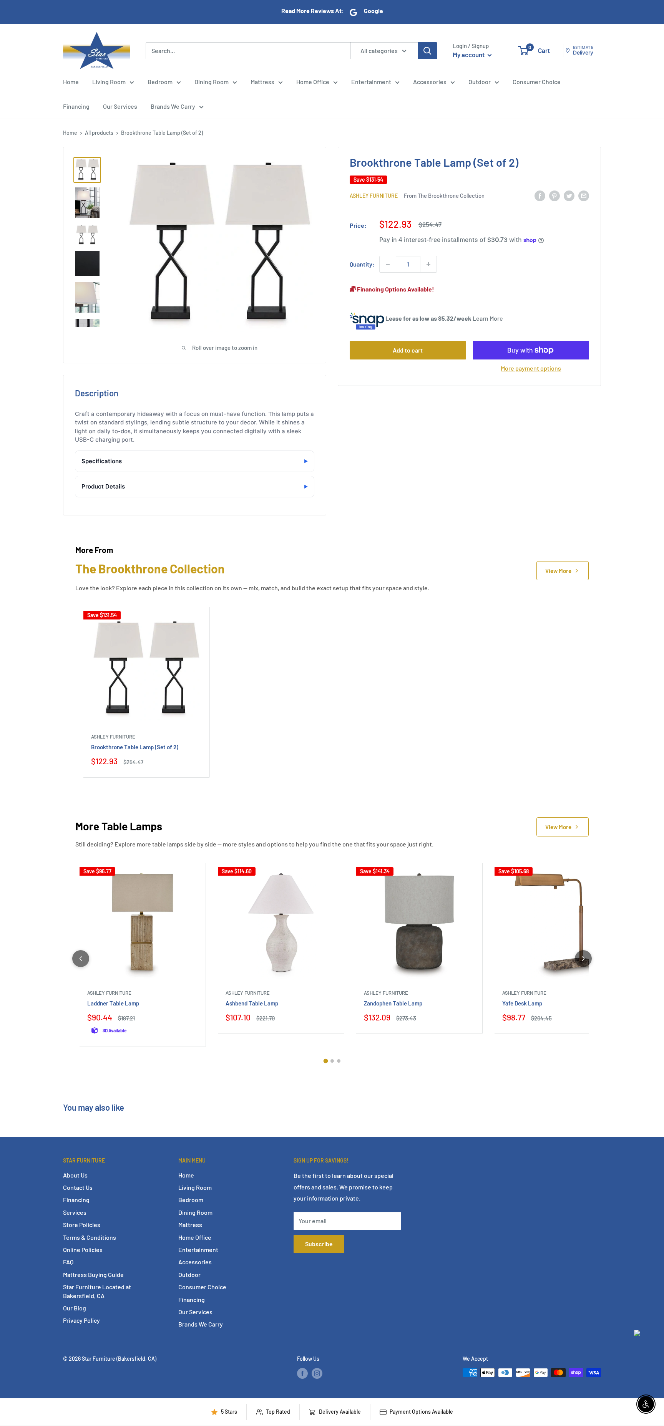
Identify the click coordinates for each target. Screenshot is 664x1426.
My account (469, 54)
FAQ (68, 1261)
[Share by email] (583, 195)
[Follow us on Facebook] (302, 1373)
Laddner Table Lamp (113, 1003)
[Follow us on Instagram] (317, 1373)
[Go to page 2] (332, 1061)
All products (99, 132)
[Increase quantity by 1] (428, 264)
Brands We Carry (173, 106)
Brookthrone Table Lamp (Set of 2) (134, 747)
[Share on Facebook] (540, 195)
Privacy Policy (81, 1320)
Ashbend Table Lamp (252, 1003)
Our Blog (74, 1308)
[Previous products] (80, 958)
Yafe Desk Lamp (522, 1003)
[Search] (427, 50)
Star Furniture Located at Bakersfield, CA (97, 1291)
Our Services (120, 106)
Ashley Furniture (374, 195)
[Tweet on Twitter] (569, 195)
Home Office (312, 81)
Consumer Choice (537, 81)
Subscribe (319, 1243)
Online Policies (83, 1249)
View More (558, 570)
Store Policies (81, 1224)
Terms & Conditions (89, 1237)
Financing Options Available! (395, 289)
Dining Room (211, 81)
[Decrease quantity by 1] (388, 264)
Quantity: (362, 264)
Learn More (488, 318)
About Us (75, 1175)
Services (74, 1212)
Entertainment (371, 81)
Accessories (430, 81)
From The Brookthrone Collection (444, 195)
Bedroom (160, 81)
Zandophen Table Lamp (393, 1003)
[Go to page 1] (325, 1061)
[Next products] (583, 958)
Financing (76, 106)
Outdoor (479, 81)
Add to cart (408, 350)
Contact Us (78, 1187)
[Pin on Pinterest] (554, 195)
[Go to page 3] (338, 1061)
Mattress (262, 81)
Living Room (109, 81)
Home (71, 81)
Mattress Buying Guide (93, 1274)
